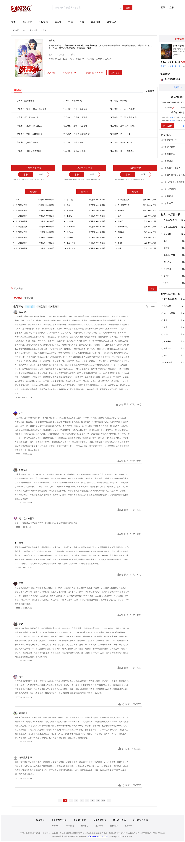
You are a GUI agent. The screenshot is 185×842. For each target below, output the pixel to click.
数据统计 (128, 825)
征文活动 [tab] (111, 21)
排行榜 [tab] (58, 21)
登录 (163, 7)
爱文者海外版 (99, 820)
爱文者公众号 (119, 820)
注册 (171, 7)
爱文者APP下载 (59, 820)
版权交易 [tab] (43, 21)
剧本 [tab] (82, 21)
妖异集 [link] (43, 30)
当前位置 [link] (15, 30)
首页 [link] (24, 30)
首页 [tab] (13, 21)
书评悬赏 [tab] (27, 21)
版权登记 (40, 820)
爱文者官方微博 (140, 820)
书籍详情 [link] (33, 30)
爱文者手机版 (79, 820)
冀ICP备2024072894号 (98, 836)
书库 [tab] (70, 21)
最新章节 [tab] (18, 89)
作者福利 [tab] (95, 21)
